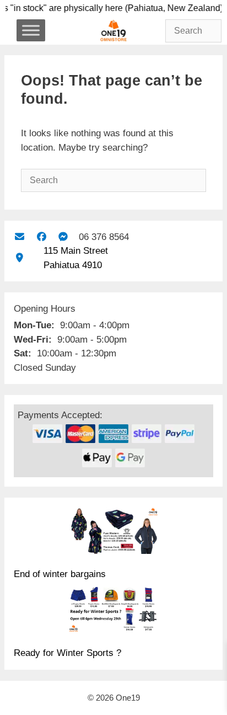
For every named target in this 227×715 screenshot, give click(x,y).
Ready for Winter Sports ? (67, 653)
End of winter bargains (60, 574)
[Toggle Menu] (31, 30)
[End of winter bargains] (113, 532)
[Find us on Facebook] (41, 237)
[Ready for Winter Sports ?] (113, 611)
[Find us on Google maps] (19, 258)
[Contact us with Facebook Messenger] (63, 237)
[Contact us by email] (19, 237)
